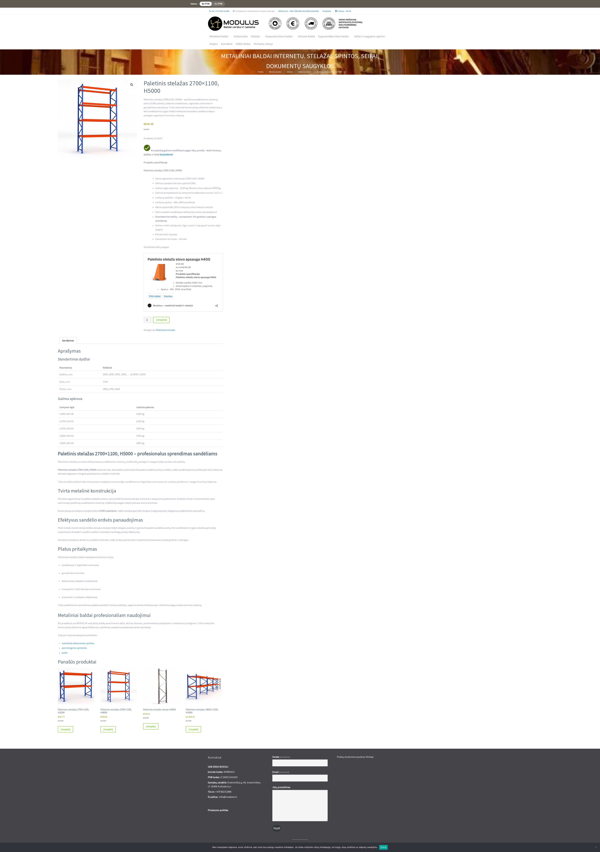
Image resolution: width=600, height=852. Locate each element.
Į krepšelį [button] (65, 729)
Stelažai (290, 72)
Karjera (213, 44)
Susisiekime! (166, 154)
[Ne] (596, 847)
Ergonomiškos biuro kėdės (333, 36)
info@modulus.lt (228, 796)
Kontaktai (226, 44)
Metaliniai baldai (218, 36)
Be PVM (206, 4)
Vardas (281, 756)
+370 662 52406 (223, 791)
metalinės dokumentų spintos (78, 643)
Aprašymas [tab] (68, 340)
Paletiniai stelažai (304, 72)
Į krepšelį (161, 320)
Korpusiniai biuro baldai (278, 36)
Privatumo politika (218, 810)
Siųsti (276, 828)
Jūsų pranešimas (281, 787)
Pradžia (261, 72)
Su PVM (218, 4)
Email (280, 772)
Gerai (383, 847)
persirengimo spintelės (74, 647)
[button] (132, 85)
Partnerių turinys (263, 44)
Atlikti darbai (243, 44)
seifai (65, 652)
